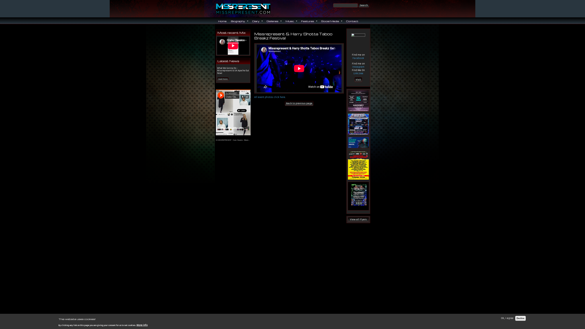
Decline (520, 318)
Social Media (329, 21)
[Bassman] (358, 142)
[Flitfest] (358, 124)
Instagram (358, 66)
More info (142, 325)
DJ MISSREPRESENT (223, 140)
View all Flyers (358, 219)
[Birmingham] (358, 165)
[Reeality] (358, 196)
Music (288, 21)
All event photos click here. (270, 97)
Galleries (271, 21)
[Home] (253, 8)
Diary (254, 21)
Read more (223, 79)
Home (222, 21)
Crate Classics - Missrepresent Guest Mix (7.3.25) (250, 140)
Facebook (358, 58)
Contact (352, 21)
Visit (358, 79)
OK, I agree (507, 318)
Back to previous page (299, 103)
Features (306, 21)
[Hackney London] (358, 100)
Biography (237, 21)
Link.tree (358, 73)
